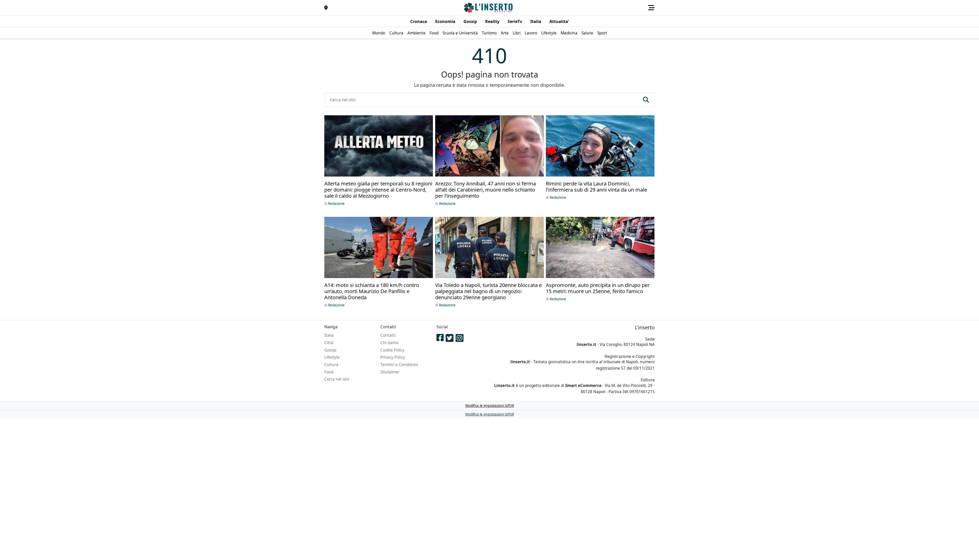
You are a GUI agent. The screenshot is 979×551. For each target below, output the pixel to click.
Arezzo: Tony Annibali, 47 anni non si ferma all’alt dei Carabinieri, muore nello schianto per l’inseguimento (485, 190)
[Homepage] (488, 8)
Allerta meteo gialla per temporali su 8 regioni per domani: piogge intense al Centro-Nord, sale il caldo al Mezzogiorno (378, 190)
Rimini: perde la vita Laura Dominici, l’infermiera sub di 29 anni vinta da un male (596, 187)
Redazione (336, 203)
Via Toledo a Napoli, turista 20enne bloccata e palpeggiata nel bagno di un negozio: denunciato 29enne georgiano (488, 291)
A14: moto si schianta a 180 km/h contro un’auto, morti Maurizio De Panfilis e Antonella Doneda (371, 291)
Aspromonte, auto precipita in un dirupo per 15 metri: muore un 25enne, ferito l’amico (598, 288)
